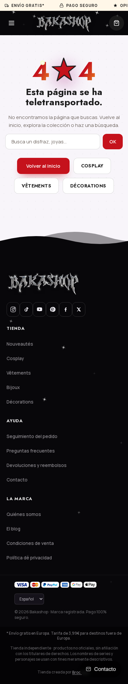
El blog (13, 529)
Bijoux (13, 387)
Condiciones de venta (30, 543)
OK (112, 141)
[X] (78, 309)
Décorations (88, 186)
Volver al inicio (43, 165)
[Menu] (11, 23)
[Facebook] (65, 309)
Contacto (17, 480)
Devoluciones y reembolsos (37, 465)
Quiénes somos (24, 514)
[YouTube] (39, 309)
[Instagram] (13, 309)
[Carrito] (116, 23)
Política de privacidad (29, 558)
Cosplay (92, 165)
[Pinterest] (52, 309)
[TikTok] (26, 309)
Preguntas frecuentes (31, 451)
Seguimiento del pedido (32, 436)
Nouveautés (20, 344)
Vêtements (36, 186)
